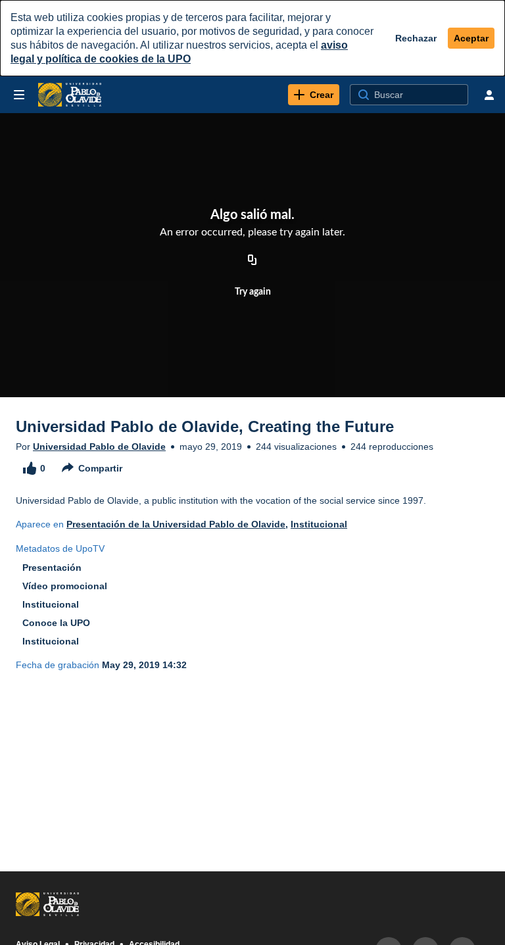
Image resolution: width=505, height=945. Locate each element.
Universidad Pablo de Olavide (99, 446)
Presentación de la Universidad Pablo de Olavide (175, 524)
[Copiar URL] (252, 260)
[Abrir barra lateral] (19, 94)
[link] (313, 94)
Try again (253, 292)
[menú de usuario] (489, 94)
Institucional (319, 524)
